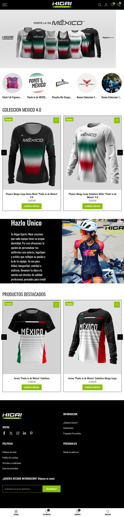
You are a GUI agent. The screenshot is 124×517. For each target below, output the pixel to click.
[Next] (120, 152)
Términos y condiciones (11, 463)
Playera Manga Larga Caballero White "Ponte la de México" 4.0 (92, 195)
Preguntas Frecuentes (72, 433)
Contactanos (68, 428)
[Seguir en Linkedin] (24, 433)
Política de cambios (10, 457)
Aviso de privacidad (10, 468)
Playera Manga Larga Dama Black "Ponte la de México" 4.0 (31, 195)
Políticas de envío (9, 452)
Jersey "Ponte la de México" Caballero (31, 378)
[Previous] (4, 152)
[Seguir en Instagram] (18, 433)
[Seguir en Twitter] (11, 433)
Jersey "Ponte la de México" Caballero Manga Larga (92, 378)
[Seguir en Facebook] (4, 433)
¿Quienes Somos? (70, 422)
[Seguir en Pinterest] (31, 433)
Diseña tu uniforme (71, 452)
